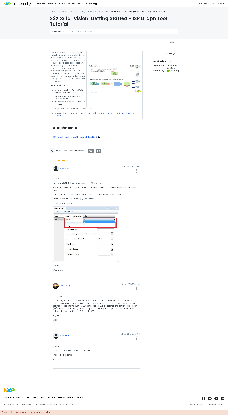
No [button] (98, 151)
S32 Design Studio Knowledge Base (92, 11)
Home (52, 11)
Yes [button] (90, 151)
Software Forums (66, 11)
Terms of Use (14, 404)
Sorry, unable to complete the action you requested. (26, 412)
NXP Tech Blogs (75, 4)
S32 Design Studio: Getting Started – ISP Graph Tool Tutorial (94, 114)
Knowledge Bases (56, 4)
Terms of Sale (26, 404)
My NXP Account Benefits (70, 398)
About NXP (9, 398)
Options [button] (172, 42)
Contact (51, 398)
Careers (20, 398)
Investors (31, 398)
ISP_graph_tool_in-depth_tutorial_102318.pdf (75, 137)
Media (42, 398)
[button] (52, 150)
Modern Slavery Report (40, 404)
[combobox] (123, 31)
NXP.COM (90, 4)
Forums (41, 4)
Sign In (221, 4)
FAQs (213, 4)
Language (202, 4)
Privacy (6, 404)
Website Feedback (66, 404)
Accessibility (53, 404)
